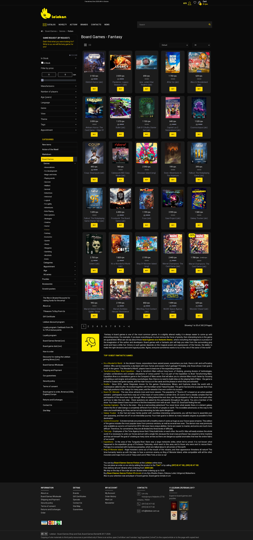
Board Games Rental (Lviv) (54, 341)
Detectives (48, 193)
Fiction (47, 230)
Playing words (49, 178)
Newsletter (109, 503)
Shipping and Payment (52, 370)
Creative (47, 222)
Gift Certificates (79, 496)
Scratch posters (48, 289)
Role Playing (48, 211)
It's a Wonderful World (113, 363)
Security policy (49, 381)
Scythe (107, 384)
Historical (48, 197)
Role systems (49, 215)
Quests (47, 241)
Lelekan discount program (54, 322)
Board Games (51, 31)
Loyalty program (50, 335)
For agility (48, 204)
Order (43, 513)
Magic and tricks (50, 175)
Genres (62, 31)
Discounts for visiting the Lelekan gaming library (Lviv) (56, 358)
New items (46, 145)
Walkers (47, 186)
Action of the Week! (50, 149)
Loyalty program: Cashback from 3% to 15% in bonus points (58, 328)
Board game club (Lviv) (52, 346)
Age (45, 270)
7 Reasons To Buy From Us (54, 311)
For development (50, 171)
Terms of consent (50, 386)
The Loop (107, 431)
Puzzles (45, 279)
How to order (48, 352)
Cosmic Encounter (111, 421)
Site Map (46, 410)
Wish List (108, 500)
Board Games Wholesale (53, 365)
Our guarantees (49, 376)
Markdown (46, 154)
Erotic (46, 259)
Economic (48, 237)
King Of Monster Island (113, 450)
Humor (47, 226)
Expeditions (108, 442)
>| (129, 326)
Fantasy (47, 233)
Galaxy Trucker (110, 413)
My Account (110, 493)
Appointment (49, 267)
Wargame (48, 248)
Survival (47, 189)
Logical (47, 200)
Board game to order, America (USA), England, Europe (58, 393)
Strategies (48, 219)
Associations (49, 167)
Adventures (48, 208)
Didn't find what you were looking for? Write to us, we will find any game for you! (58, 44)
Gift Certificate (49, 317)
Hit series (47, 274)
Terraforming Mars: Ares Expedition (119, 371)
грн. (74, 75)
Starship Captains (111, 405)
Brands (76, 493)
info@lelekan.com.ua (150, 511)
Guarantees (78, 509)
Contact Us (47, 405)
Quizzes (47, 182)
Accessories (47, 284)
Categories (48, 263)
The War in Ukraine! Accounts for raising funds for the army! (56, 299)
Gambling (48, 252)
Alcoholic (48, 255)
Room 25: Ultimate (111, 392)
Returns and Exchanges (53, 400)
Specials (76, 500)
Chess (46, 244)
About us (46, 306)
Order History (110, 496)
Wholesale (137, 473)
